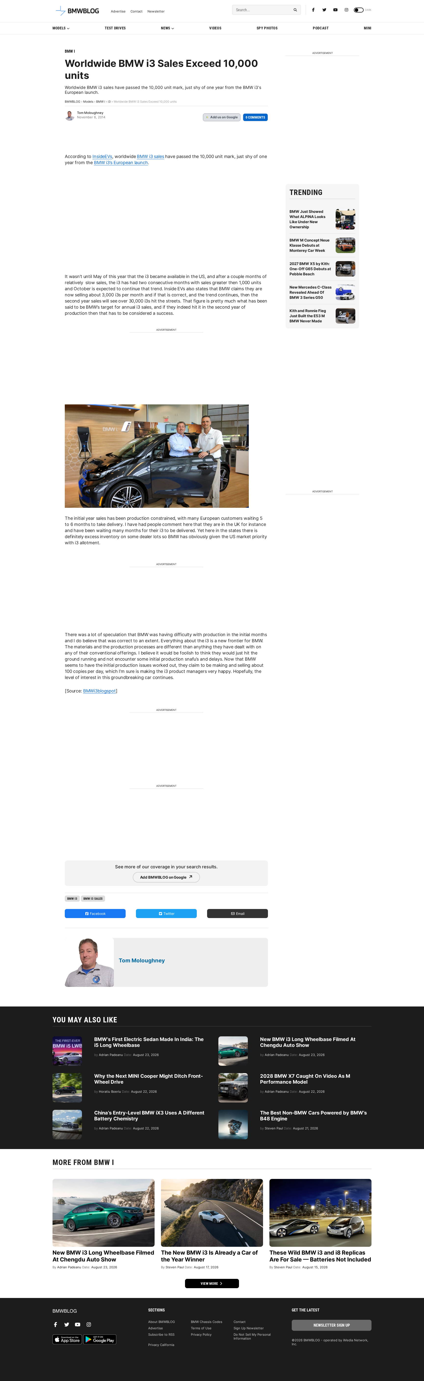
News (165, 28)
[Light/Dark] (359, 10)
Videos (215, 28)
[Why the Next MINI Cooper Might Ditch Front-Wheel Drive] (67, 1075)
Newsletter (156, 11)
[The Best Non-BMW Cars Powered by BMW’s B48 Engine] (233, 1112)
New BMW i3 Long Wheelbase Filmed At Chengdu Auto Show (308, 1042)
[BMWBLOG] (92, 1311)
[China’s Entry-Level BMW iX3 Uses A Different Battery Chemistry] (67, 1112)
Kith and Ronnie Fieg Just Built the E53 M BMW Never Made (308, 315)
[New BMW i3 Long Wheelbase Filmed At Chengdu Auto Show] (233, 1038)
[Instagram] (346, 9)
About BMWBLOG (161, 1322)
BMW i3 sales (150, 156)
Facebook (97, 913)
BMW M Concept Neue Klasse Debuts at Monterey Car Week (310, 245)
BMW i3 (72, 898)
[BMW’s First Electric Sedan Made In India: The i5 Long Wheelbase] (67, 1038)
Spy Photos (267, 28)
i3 (109, 101)
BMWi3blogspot (99, 690)
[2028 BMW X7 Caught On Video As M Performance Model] (233, 1075)
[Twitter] (324, 9)
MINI (367, 28)
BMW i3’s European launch (121, 162)
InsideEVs (102, 156)
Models (59, 28)
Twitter (168, 913)
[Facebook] (313, 9)
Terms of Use (201, 1328)
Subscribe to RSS (161, 1334)
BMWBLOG (72, 101)
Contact (137, 11)
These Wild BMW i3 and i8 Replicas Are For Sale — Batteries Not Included (320, 1256)
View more (210, 1283)
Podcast (321, 28)
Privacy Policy (201, 1334)
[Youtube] (335, 9)
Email (239, 913)
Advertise (118, 11)
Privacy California (161, 1345)
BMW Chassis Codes (206, 1322)
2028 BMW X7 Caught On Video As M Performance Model (305, 1079)
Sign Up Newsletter (249, 1328)
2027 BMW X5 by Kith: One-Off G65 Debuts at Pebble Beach (310, 268)
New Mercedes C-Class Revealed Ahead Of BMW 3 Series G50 (310, 292)
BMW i (70, 51)
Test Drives (115, 28)
